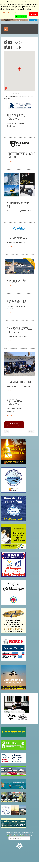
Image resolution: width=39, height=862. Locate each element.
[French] (15, 835)
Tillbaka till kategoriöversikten (14, 424)
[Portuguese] (24, 835)
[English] (12, 835)
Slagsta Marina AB (18, 238)
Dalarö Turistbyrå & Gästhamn (19, 330)
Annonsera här (16, 281)
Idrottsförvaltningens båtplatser (21, 155)
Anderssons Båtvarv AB (14, 402)
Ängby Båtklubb (16, 301)
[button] (19, 69)
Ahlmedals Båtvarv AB (18, 205)
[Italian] (21, 835)
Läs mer (10, 130)
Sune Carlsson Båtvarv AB (16, 117)
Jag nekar (33, 14)
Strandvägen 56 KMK (19, 382)
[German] (18, 835)
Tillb (7, 432)
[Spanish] (30, 835)
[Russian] (27, 835)
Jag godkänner (21, 16)
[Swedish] (8, 835)
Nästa (31, 432)
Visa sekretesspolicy (11, 13)
